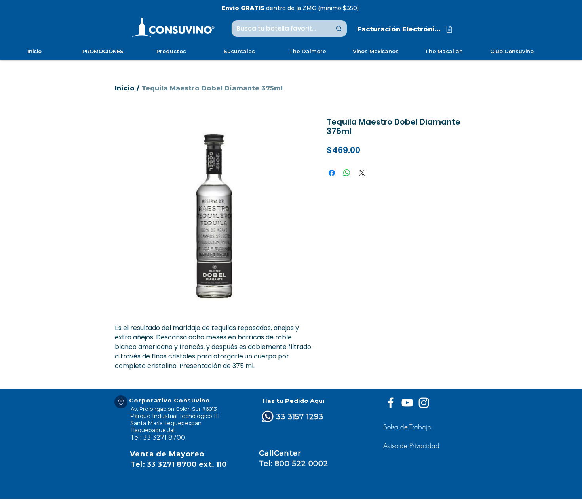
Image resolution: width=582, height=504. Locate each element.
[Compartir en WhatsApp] (347, 173)
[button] (412, 445)
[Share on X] (362, 173)
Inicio (125, 88)
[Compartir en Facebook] (332, 173)
